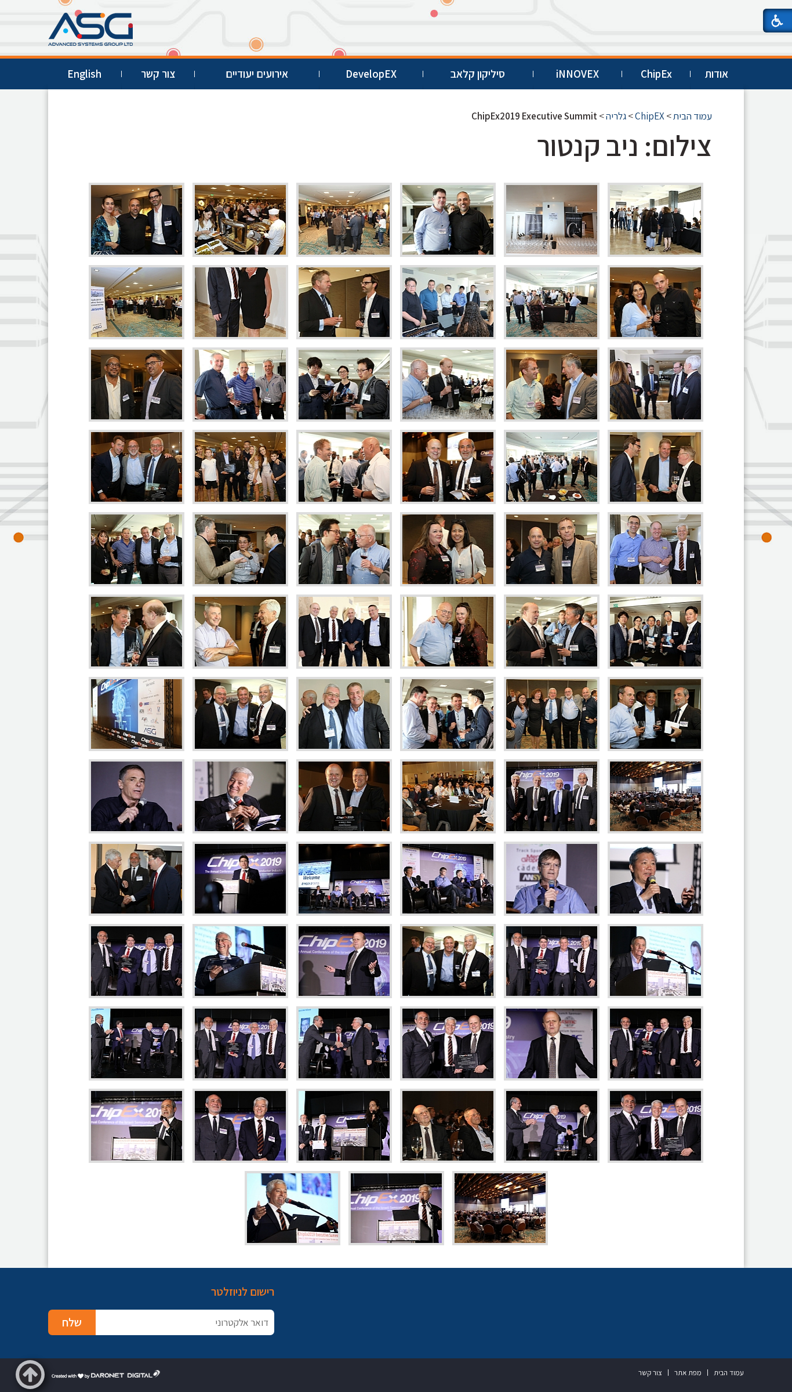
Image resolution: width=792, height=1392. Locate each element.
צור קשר (158, 74)
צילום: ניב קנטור (624, 145)
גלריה (616, 116)
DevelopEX (371, 74)
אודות (716, 74)
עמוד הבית (692, 116)
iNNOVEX (577, 74)
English (84, 74)
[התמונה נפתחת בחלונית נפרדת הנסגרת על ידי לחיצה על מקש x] (655, 220)
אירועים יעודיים (257, 74)
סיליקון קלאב (478, 74)
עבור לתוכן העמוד (396, 11)
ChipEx (656, 74)
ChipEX (649, 116)
